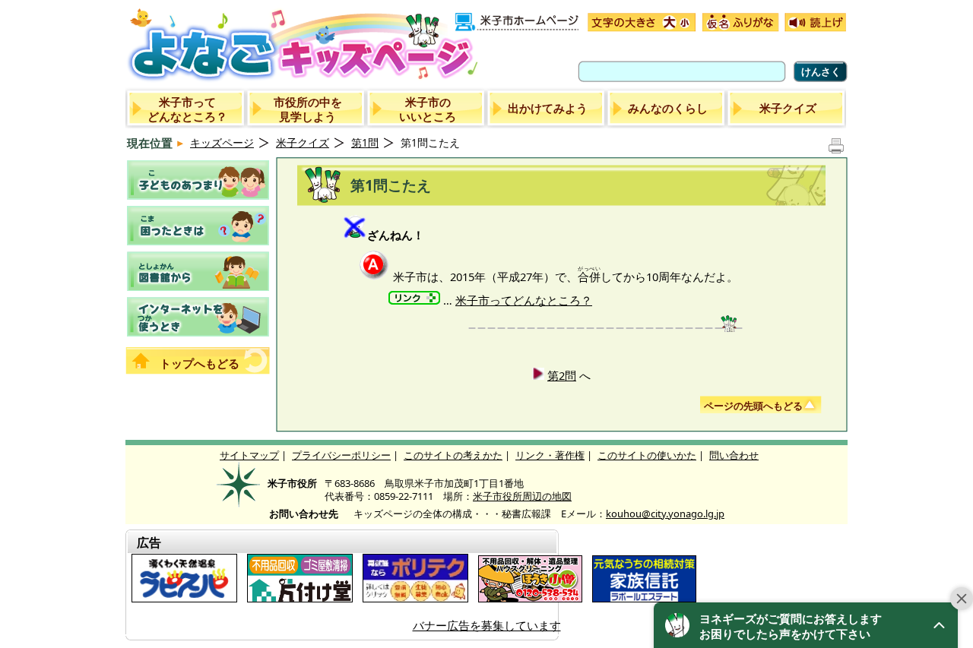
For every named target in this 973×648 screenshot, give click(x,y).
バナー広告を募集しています (487, 625)
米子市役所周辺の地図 (522, 496)
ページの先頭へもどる (753, 406)
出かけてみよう (548, 107)
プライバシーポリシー (341, 455)
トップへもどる (199, 363)
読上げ (813, 22)
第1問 (365, 143)
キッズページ (222, 143)
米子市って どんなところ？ (187, 109)
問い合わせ (734, 455)
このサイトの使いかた (646, 455)
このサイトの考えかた (453, 455)
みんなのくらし (668, 107)
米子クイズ (787, 107)
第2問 (561, 375)
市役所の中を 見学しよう (308, 109)
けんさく (821, 71)
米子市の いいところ (427, 109)
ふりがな (739, 22)
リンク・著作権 (550, 455)
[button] (806, 625)
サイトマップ (249, 455)
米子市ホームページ (517, 23)
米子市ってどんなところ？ (523, 300)
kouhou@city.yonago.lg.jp (665, 513)
